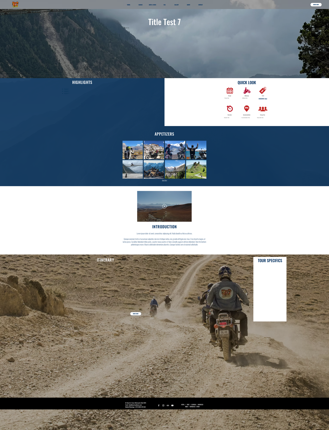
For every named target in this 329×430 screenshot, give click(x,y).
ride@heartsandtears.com (135, 405)
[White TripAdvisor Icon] (168, 405)
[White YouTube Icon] (172, 405)
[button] (133, 150)
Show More (164, 180)
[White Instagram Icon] (163, 405)
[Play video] (164, 206)
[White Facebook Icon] (158, 405)
